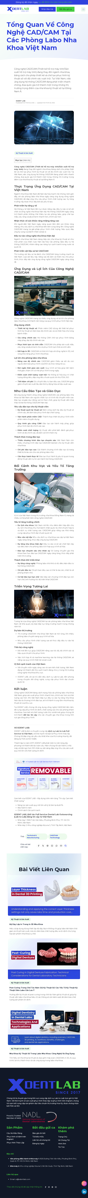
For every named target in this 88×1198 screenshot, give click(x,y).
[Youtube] (56, 1187)
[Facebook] (45, 1187)
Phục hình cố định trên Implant (16, 1138)
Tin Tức (61, 1147)
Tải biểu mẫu (38, 1137)
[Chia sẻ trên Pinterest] (47, 846)
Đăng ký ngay (38, 1144)
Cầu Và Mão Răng (14, 1133)
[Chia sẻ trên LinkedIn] (52, 846)
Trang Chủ (62, 1137)
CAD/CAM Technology (55, 836)
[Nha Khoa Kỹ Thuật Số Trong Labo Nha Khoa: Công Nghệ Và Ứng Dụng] (44, 1034)
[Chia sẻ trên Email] (61, 846)
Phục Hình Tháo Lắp (15, 1143)
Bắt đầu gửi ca (65, 9)
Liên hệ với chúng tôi (41, 1140)
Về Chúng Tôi (64, 1140)
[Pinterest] (52, 1187)
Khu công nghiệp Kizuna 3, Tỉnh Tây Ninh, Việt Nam (49, 825)
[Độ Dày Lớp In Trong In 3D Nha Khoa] (44, 906)
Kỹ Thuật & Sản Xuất (24, 153)
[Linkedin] (84, 1191)
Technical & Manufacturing (33, 836)
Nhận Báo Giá (47, 9)
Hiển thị (27, 160)
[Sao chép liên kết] (65, 846)
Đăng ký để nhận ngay (44, 2)
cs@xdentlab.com (22, 1179)
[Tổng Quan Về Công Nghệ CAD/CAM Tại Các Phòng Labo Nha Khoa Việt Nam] (34, 102)
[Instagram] (84, 1183)
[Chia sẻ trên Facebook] (38, 846)
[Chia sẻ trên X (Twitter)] (43, 846)
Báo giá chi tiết (38, 1133)
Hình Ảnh (62, 1144)
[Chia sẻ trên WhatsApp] (56, 846)
